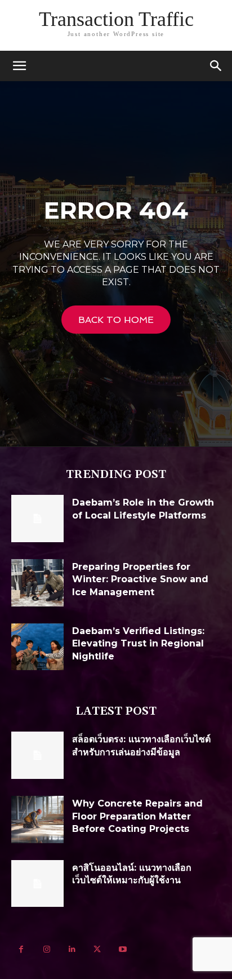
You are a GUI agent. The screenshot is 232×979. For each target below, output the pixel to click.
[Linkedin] (72, 949)
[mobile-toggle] (19, 66)
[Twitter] (97, 949)
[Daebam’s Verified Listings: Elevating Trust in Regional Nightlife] (37, 647)
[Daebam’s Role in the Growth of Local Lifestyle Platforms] (37, 518)
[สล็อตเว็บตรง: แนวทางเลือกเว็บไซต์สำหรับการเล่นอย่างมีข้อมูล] (37, 755)
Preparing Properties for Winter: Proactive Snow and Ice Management (140, 579)
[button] (216, 66)
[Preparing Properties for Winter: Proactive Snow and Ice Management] (37, 582)
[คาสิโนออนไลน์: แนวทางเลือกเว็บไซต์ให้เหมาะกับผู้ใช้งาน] (37, 883)
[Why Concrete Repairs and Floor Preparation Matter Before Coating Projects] (37, 819)
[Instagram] (46, 949)
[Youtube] (122, 949)
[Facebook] (21, 949)
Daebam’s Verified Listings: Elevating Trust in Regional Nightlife (138, 644)
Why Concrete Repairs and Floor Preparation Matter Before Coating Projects (137, 816)
